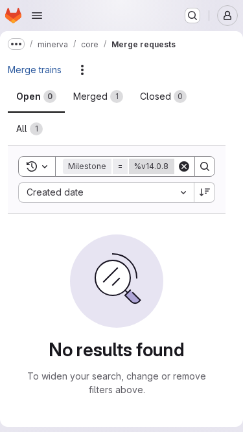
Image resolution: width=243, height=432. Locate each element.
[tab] (36, 96)
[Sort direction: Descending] (204, 192)
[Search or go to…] (192, 15)
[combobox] (106, 192)
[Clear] (184, 166)
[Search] (204, 166)
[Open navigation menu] (37, 15)
